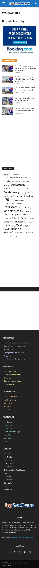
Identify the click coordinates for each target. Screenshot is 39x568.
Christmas (15, 181)
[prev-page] (3, 118)
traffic (6, 225)
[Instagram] (14, 552)
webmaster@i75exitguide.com (22, 537)
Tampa (32, 218)
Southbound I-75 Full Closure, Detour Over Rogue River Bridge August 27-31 (24, 79)
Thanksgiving (29, 222)
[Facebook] (9, 552)
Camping (7, 181)
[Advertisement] (19, 142)
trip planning (22, 232)
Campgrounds (25, 178)
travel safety (9, 232)
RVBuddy (16, 218)
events (15, 189)
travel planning (12, 229)
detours (7, 188)
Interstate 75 (12, 207)
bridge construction (10, 178)
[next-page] (7, 118)
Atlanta (9, 174)
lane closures (12, 211)
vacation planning (10, 236)
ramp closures (18, 214)
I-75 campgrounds (18, 200)
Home (4, 10)
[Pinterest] (19, 552)
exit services (22, 189)
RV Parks (24, 218)
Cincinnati (6, 185)
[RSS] (25, 552)
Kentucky (27, 207)
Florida (7, 192)
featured (29, 189)
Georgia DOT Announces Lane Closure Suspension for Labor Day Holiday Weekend (25, 68)
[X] (30, 552)
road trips (7, 218)
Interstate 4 (18, 203)
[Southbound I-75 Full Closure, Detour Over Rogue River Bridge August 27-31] (7, 79)
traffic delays (20, 225)
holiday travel (23, 196)
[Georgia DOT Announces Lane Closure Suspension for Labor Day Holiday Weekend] (7, 68)
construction (19, 184)
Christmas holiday (24, 181)
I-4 (32, 196)
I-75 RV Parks (8, 203)
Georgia (16, 192)
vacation (30, 232)
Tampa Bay (8, 222)
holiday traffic (9, 196)
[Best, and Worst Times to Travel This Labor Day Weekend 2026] (7, 111)
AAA (4, 174)
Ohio (6, 214)
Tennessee (19, 222)
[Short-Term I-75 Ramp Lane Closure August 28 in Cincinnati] (7, 101)
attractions (16, 174)
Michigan (26, 211)
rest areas (31, 215)
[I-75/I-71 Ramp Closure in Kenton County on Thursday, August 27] (7, 90)
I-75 (6, 199)
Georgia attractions (28, 193)
